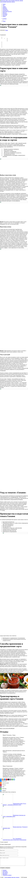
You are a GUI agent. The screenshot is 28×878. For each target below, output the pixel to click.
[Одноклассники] (3, 779)
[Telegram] (14, 779)
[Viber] (10, 779)
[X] (8, 779)
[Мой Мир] (4, 779)
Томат (4, 4)
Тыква (4, 6)
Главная (4, 870)
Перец (4, 16)
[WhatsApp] (12, 779)
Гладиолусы (5, 10)
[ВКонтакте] (1, 779)
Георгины (5, 9)
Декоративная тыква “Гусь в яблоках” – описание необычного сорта (14, 804)
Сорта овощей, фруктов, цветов (7, 1)
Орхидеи (5, 15)
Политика (5, 871)
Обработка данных (7, 875)
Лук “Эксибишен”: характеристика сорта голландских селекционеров (14, 839)
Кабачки (5, 7)
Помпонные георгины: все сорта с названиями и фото (14, 816)
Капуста (5, 12)
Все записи (5, 872)
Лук (4, 5)
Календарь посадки (7, 11)
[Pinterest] (6, 779)
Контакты (5, 873)
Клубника (5, 13)
